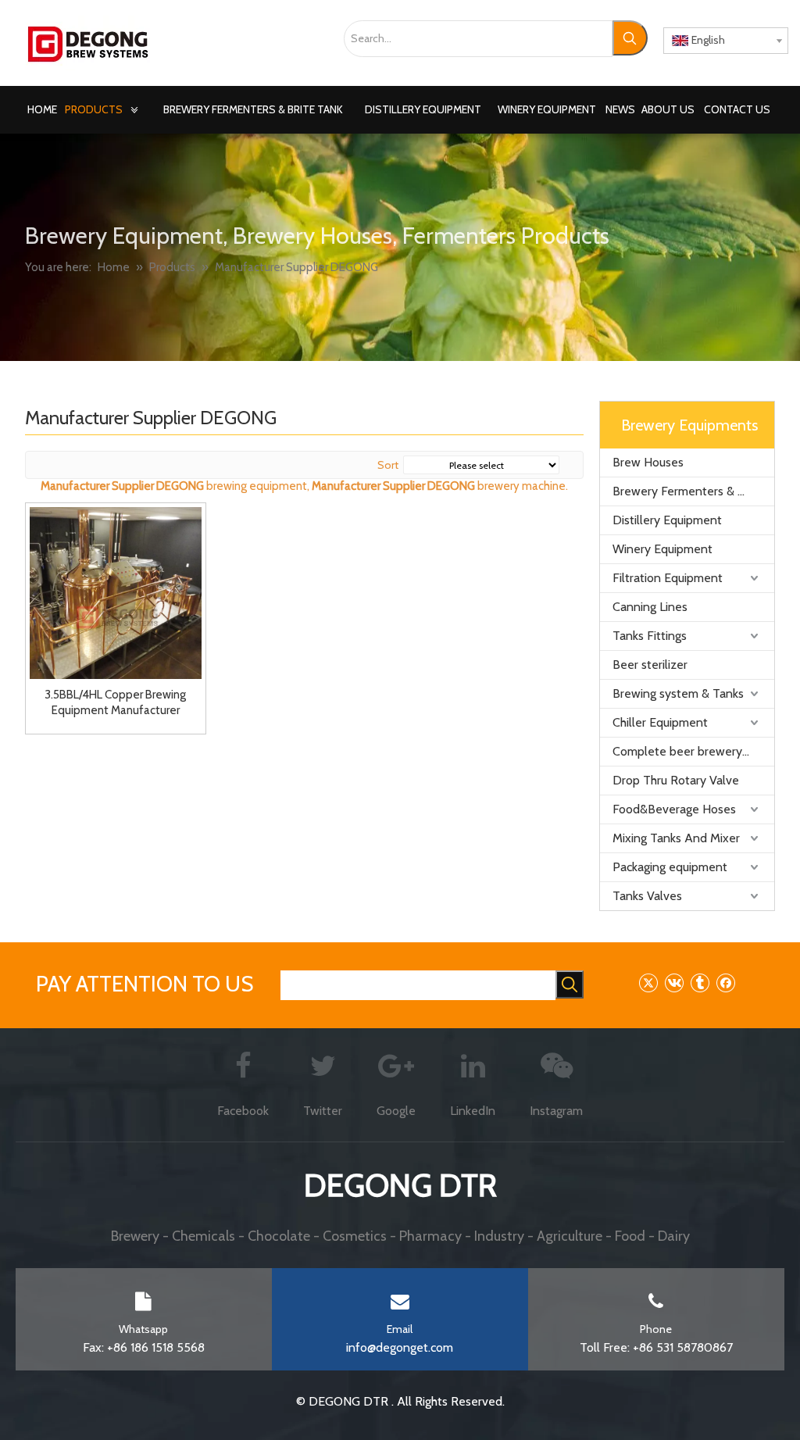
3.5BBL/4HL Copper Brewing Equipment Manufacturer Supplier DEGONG (115, 703)
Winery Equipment (662, 548)
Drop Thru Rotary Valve (675, 780)
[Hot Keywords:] (630, 37)
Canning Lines (650, 606)
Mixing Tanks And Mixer (676, 838)
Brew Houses (648, 462)
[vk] (674, 982)
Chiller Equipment (660, 722)
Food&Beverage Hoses (674, 809)
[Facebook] (725, 982)
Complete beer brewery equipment (693, 751)
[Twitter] (648, 982)
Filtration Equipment (667, 577)
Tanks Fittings (649, 635)
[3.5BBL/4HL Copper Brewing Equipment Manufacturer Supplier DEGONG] (116, 591)
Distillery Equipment (667, 520)
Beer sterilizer (650, 664)
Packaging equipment (669, 866)
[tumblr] (699, 982)
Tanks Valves (647, 895)
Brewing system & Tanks (678, 693)
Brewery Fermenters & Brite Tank (693, 491)
